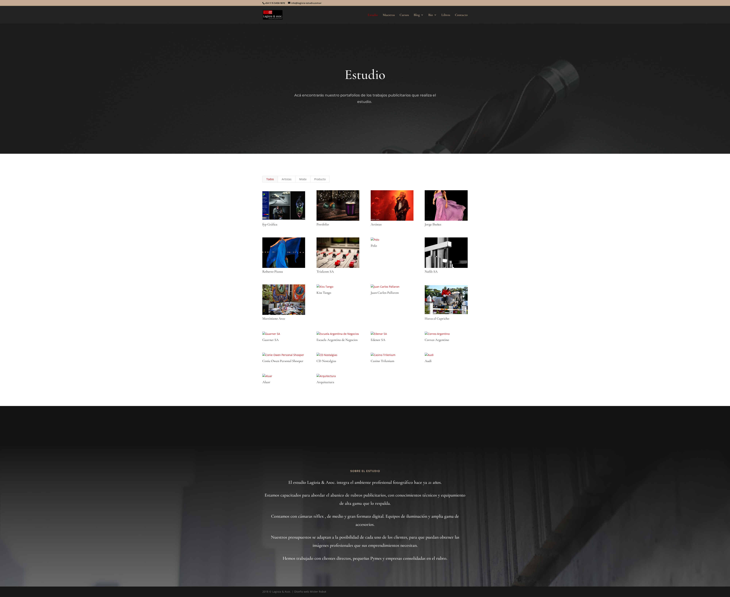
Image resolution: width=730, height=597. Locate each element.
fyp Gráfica (269, 224)
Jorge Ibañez (433, 224)
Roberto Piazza (272, 271)
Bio (430, 15)
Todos (270, 179)
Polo (374, 246)
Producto (320, 179)
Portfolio (323, 224)
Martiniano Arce (273, 318)
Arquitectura (325, 382)
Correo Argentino (437, 340)
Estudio (373, 15)
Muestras (389, 15)
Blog (417, 15)
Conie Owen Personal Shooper (282, 361)
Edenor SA (378, 340)
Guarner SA (270, 340)
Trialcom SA (325, 271)
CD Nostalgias (326, 361)
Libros (445, 15)
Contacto (461, 15)
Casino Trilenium (382, 361)
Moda (302, 179)
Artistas (286, 179)
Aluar (266, 382)
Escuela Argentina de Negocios (337, 340)
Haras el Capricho (437, 318)
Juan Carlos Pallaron (385, 293)
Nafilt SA (431, 271)
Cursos (404, 15)
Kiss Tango (324, 293)
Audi (428, 361)
